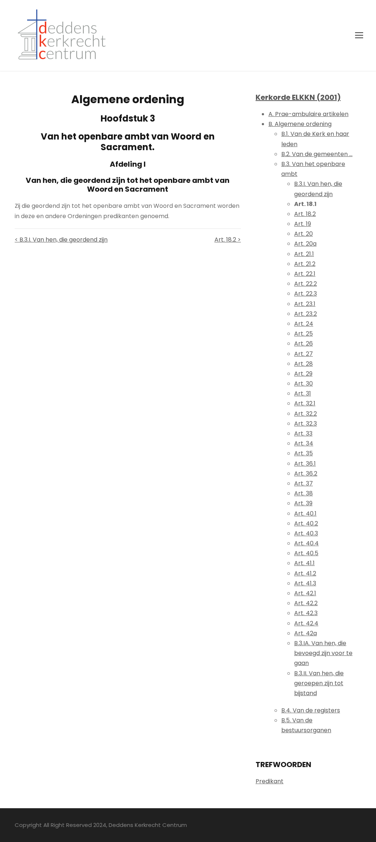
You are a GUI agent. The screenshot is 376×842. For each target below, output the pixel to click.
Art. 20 (303, 234)
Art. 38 (303, 493)
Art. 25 (303, 333)
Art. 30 (303, 383)
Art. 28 (303, 363)
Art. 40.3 (306, 533)
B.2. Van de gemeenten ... (316, 154)
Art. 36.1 (305, 463)
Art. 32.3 (305, 423)
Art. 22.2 (305, 283)
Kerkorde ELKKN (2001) (298, 97)
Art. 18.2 (305, 214)
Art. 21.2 (304, 264)
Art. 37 (303, 483)
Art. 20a (305, 243)
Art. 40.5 (306, 553)
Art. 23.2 (305, 314)
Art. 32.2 (305, 413)
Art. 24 (303, 323)
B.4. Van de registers (310, 710)
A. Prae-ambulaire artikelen (308, 114)
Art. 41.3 (305, 583)
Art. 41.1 (304, 563)
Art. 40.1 (305, 513)
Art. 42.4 (306, 623)
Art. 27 (303, 354)
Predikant (269, 781)
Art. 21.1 (304, 254)
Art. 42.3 (306, 613)
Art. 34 (303, 443)
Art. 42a (305, 633)
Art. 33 (303, 433)
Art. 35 (303, 453)
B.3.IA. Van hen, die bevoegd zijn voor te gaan (323, 653)
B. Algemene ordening (300, 124)
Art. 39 (303, 503)
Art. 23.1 (304, 304)
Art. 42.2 (306, 603)
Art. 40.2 (306, 523)
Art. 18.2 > (227, 239)
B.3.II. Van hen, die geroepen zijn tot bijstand (319, 683)
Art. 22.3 (305, 293)
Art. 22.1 (304, 274)
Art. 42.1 (305, 593)
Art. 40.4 (306, 543)
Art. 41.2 (305, 573)
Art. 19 (302, 224)
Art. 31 (302, 393)
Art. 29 (303, 373)
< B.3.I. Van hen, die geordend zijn (61, 239)
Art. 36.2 (305, 473)
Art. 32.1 (304, 403)
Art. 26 (303, 343)
